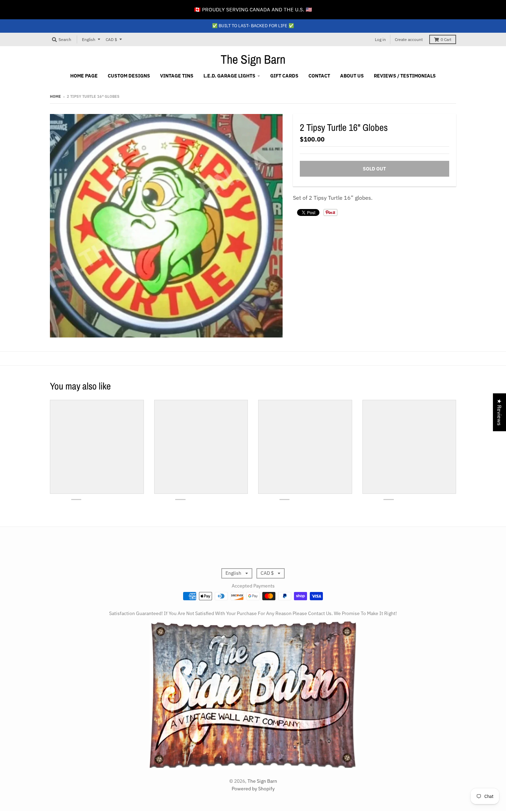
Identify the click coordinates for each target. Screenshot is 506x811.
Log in (380, 39)
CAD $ (111, 39)
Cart (446, 39)
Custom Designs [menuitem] (129, 76)
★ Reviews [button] (499, 412)
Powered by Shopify (253, 789)
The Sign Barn (253, 59)
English (88, 39)
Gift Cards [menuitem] (284, 76)
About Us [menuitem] (352, 76)
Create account (409, 39)
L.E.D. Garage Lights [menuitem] (229, 76)
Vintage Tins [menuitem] (176, 76)
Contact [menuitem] (319, 76)
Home (55, 96)
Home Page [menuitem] (84, 76)
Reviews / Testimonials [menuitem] (405, 76)
